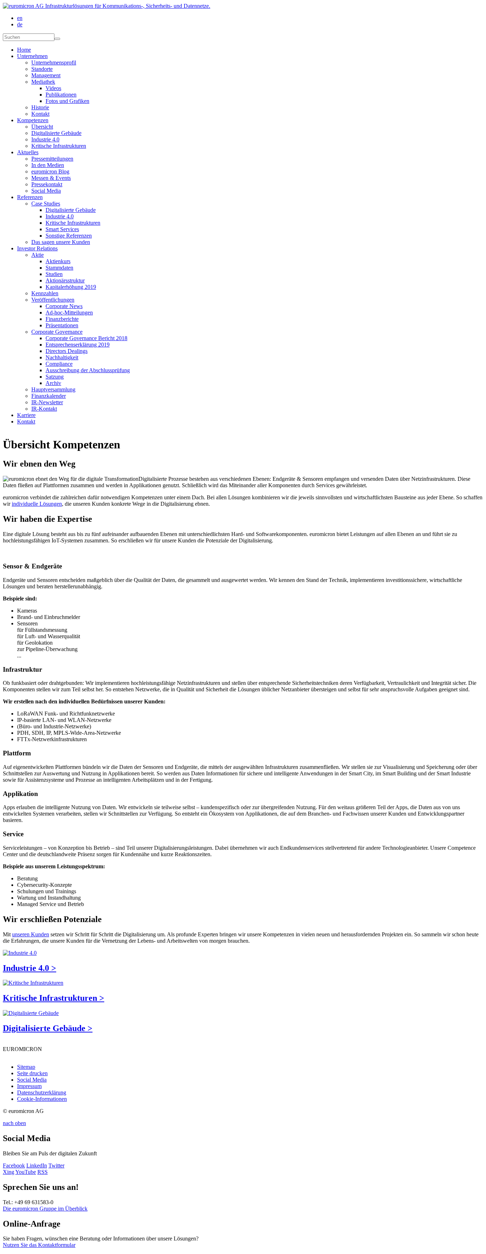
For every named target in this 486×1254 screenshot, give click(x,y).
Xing (8, 1172)
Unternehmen (32, 56)
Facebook (14, 1165)
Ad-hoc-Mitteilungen (69, 312)
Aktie (37, 255)
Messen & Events (51, 178)
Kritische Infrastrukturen (58, 146)
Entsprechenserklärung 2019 (78, 345)
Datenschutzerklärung (41, 1092)
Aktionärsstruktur (65, 280)
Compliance (59, 364)
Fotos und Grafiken (67, 101)
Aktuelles (27, 152)
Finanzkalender (48, 396)
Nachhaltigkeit (62, 357)
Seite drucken (32, 1073)
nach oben (14, 1123)
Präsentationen (62, 325)
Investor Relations (37, 248)
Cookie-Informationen (42, 1099)
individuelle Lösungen (37, 504)
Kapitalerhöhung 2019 (71, 287)
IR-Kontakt (44, 409)
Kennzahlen (44, 293)
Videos (53, 88)
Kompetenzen (32, 120)
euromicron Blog (50, 171)
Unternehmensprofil (53, 62)
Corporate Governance (57, 332)
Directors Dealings (67, 351)
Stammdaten (59, 268)
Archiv (53, 383)
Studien (54, 274)
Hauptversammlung (53, 389)
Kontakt (40, 114)
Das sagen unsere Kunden (60, 242)
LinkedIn (36, 1165)
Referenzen (30, 197)
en (19, 18)
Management (45, 75)
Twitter (56, 1165)
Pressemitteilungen (52, 159)
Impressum (29, 1086)
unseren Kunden (30, 934)
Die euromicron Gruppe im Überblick (45, 1209)
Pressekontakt (46, 184)
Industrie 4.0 (45, 139)
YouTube (25, 1172)
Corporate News (64, 306)
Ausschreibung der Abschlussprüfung (88, 370)
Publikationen (61, 95)
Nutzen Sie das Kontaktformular (39, 1245)
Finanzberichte (62, 319)
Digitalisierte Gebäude (56, 133)
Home (24, 50)
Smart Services (62, 229)
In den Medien (47, 165)
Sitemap (26, 1067)
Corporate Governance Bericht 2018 (86, 338)
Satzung (55, 377)
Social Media (46, 191)
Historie (40, 107)
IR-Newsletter (47, 402)
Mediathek (43, 82)
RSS (42, 1172)
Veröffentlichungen (52, 300)
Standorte (42, 69)
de (19, 24)
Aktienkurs (58, 261)
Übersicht (42, 127)
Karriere (26, 415)
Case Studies (45, 204)
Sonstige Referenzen (69, 236)
